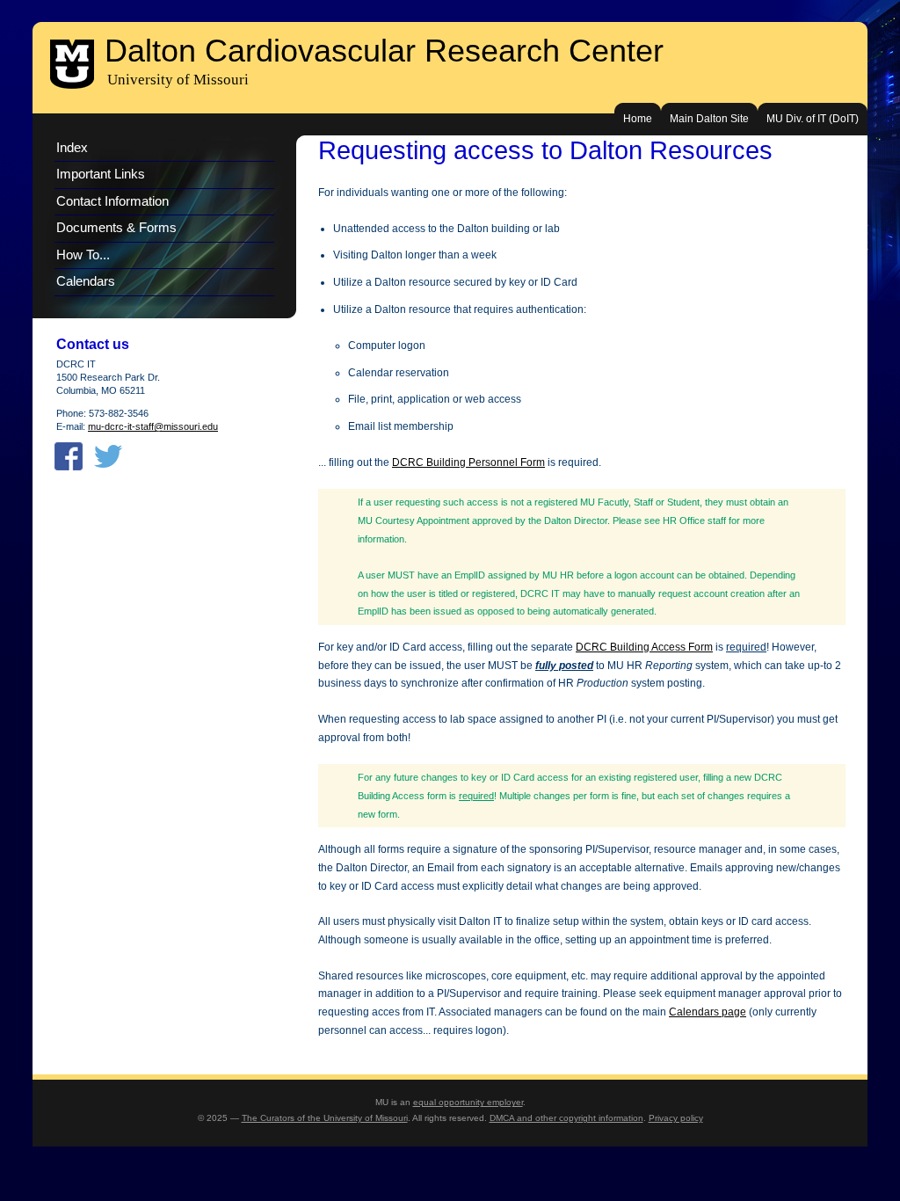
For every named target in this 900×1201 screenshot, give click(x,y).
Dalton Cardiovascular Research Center (384, 51)
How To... (83, 255)
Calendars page (707, 1012)
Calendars (85, 281)
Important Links (100, 174)
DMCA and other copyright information (566, 1118)
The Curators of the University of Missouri (325, 1118)
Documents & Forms (116, 228)
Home (637, 119)
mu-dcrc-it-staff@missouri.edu (153, 426)
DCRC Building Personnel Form (468, 462)
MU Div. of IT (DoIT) (812, 119)
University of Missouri (178, 79)
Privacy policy (676, 1118)
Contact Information (112, 201)
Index (72, 148)
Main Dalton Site (709, 119)
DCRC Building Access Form (644, 647)
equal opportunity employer (468, 1102)
